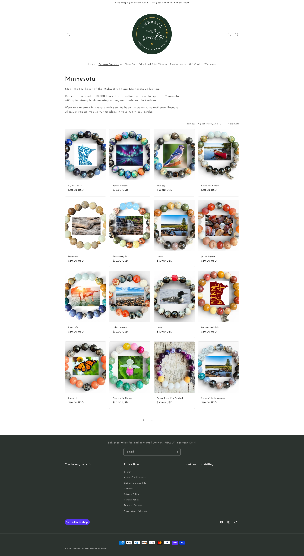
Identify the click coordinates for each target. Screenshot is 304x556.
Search (127, 472)
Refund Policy (131, 500)
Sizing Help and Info (135, 483)
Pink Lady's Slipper (122, 398)
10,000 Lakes (75, 186)
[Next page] (160, 420)
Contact (128, 488)
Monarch (72, 398)
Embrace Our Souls (81, 548)
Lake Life (73, 327)
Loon (159, 327)
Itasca (160, 257)
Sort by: (191, 124)
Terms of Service (133, 505)
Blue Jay (161, 186)
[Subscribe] (176, 452)
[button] (68, 34)
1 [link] (143, 420)
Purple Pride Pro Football (170, 398)
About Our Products (135, 477)
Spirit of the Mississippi (213, 398)
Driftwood (73, 257)
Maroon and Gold (210, 327)
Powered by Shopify (99, 548)
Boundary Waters (210, 186)
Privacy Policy (131, 494)
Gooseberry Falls (121, 257)
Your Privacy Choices (135, 511)
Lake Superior (120, 327)
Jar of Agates (208, 257)
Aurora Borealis (120, 186)
